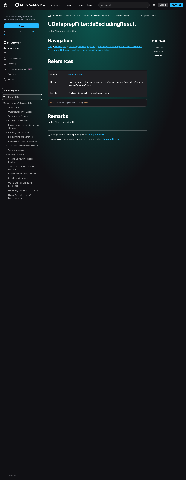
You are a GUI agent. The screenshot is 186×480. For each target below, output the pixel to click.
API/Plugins (60, 46)
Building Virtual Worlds (18, 120)
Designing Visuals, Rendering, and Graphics (23, 126)
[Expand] (6, 107)
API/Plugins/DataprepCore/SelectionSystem (120, 46)
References (159, 51)
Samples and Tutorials (18, 178)
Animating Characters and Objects (23, 145)
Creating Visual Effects (18, 132)
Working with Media (17, 154)
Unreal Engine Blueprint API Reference (20, 184)
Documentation (69, 16)
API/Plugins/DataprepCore (82, 46)
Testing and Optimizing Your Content (21, 167)
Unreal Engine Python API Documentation (19, 196)
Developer (57, 16)
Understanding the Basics (20, 112)
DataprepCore (75, 74)
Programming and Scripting (20, 137)
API (50, 46)
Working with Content (18, 116)
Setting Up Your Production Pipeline (20, 160)
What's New (13, 107)
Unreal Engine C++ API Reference (23, 190)
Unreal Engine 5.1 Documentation (18, 103)
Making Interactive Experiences (22, 141)
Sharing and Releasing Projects (22, 174)
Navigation (159, 47)
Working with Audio (17, 150)
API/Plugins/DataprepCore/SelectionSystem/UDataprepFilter (78, 50)
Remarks (158, 55)
